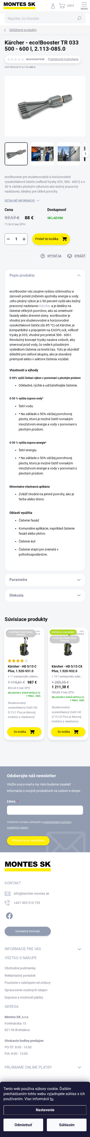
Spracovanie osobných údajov (26, 990)
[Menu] (84, 6)
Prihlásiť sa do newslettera (28, 840)
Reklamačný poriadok (20, 975)
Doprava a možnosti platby (24, 997)
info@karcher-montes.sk (31, 893)
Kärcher (45, 306)
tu (51, 1099)
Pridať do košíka (46, 239)
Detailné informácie (20, 200)
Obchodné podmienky (20, 968)
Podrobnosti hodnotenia (63, 59)
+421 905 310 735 (27, 903)
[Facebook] (9, 915)
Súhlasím (67, 1125)
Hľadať (79, 18)
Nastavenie (45, 1110)
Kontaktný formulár (27, 931)
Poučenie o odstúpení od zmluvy (28, 983)
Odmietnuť (23, 1125)
